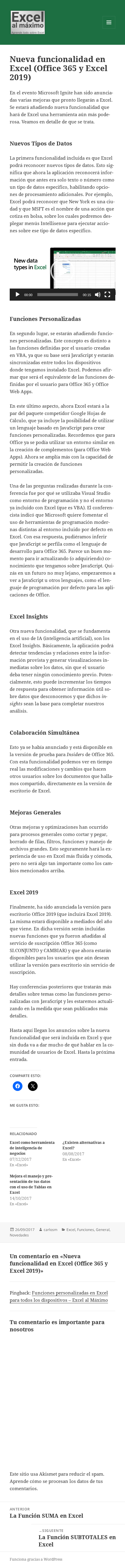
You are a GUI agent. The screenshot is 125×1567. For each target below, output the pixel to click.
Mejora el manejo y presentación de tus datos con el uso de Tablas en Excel (31, 1184)
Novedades (19, 1235)
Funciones (85, 1229)
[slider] (57, 294)
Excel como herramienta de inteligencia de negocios (32, 1148)
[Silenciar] (98, 295)
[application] (63, 271)
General (103, 1229)
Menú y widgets (109, 28)
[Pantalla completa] (107, 295)
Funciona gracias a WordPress (36, 1559)
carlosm (50, 1229)
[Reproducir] (18, 295)
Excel (70, 1229)
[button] (62, 271)
